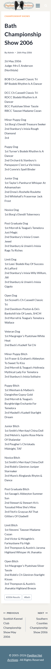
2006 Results (13, 597)
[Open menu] (38, 5)
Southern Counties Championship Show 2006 (39, 623)
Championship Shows (17, 16)
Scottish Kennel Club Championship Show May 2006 (13, 625)
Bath (27, 597)
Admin (11, 52)
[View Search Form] (46, 5)
